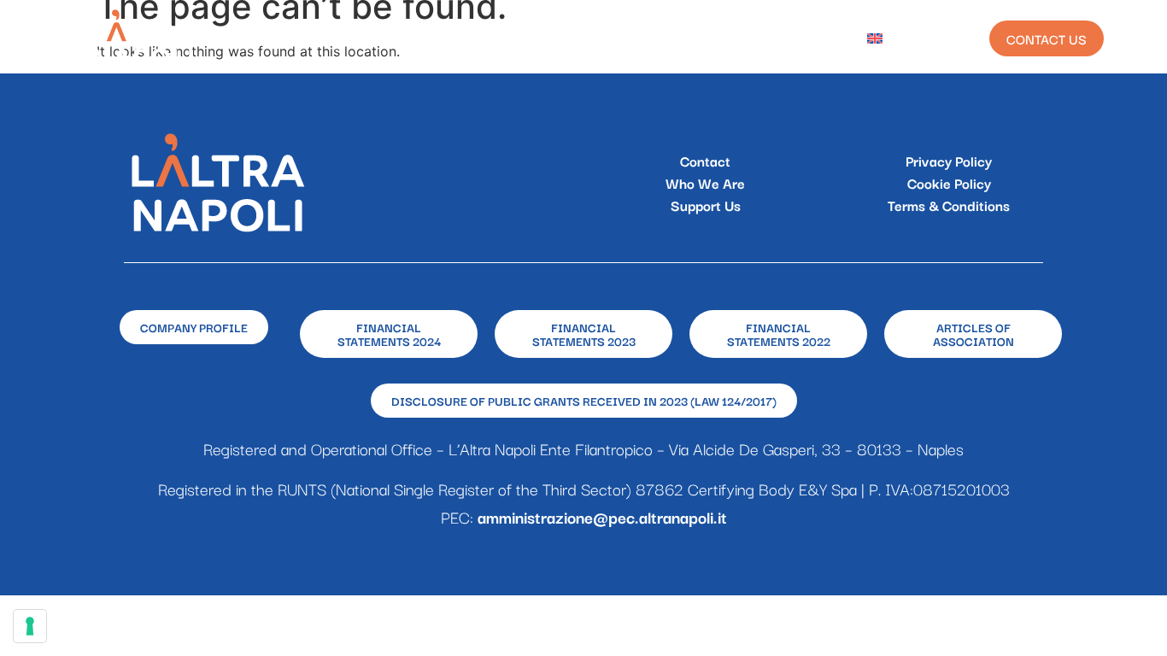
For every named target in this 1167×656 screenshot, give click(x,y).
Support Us (706, 205)
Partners (732, 38)
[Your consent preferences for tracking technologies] (30, 626)
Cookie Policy (949, 183)
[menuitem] (888, 38)
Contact (705, 160)
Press (814, 38)
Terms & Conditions (949, 205)
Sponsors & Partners (601, 38)
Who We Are (369, 38)
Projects (469, 38)
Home (282, 38)
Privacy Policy (949, 160)
